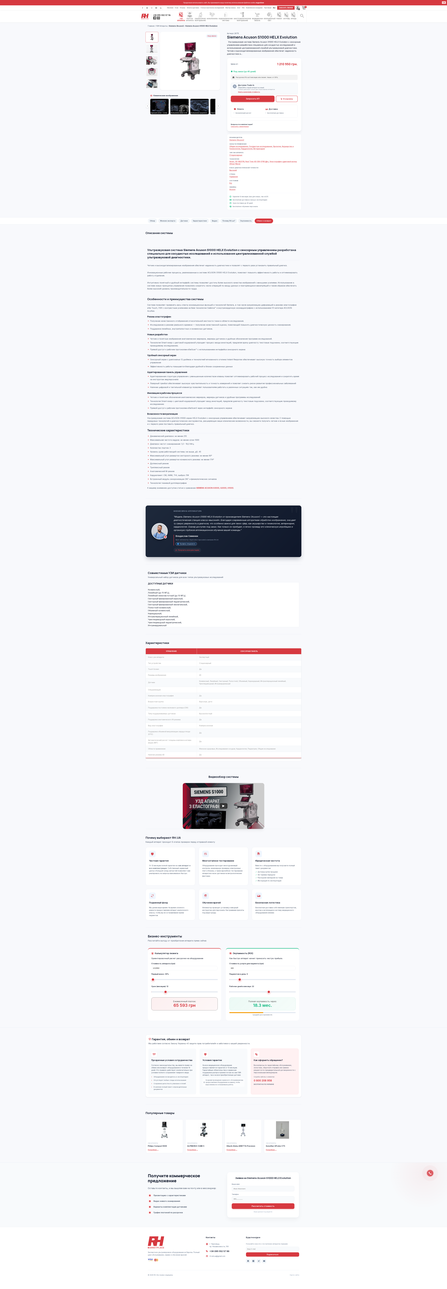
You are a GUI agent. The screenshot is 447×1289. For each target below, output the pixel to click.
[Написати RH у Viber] (158, 18)
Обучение (170, 8)
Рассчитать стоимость (263, 1206)
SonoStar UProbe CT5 (275, 1146)
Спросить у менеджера (240, 126)
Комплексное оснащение (254, 8)
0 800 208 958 (263, 1080)
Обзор (152, 221)
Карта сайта (294, 1275)
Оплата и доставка (193, 8)
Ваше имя (236, 1184)
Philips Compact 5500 (157, 1146)
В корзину (288, 99)
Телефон (235, 1194)
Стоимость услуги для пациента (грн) (246, 963)
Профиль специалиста (187, 544)
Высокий (233, 170)
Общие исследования (238, 146)
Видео (214, 221)
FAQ (243, 8)
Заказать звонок (286, 8)
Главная (151, 26)
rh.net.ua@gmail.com (217, 1256)
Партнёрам (267, 8)
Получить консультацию (188, 550)
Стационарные (235, 155)
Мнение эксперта (167, 221)
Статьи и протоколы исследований (212, 8)
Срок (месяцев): (159, 986)
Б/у (230, 183)
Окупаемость (246, 221)
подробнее (260, 3)
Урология (277, 146)
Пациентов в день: (238, 974)
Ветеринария (259, 149)
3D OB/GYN (239, 162)
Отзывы (182, 8)
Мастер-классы (230, 8)
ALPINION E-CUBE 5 (195, 1146)
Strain (231, 162)
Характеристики (200, 221)
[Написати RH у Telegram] (154, 18)
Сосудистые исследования (260, 146)
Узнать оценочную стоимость (249, 92)
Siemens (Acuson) (236, 140)
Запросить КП (252, 99)
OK (444, 2)
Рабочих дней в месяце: (241, 986)
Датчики (184, 221)
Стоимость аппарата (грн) (163, 963)
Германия (233, 177)
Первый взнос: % (160, 974)
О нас (176, 8)
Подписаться (272, 1254)
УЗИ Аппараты (161, 26)
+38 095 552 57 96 (219, 1251)
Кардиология (246, 149)
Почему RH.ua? (228, 221)
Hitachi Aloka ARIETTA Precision (241, 1146)
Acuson (232, 189)
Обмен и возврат (264, 221)
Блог (238, 8)
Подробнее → (153, 1150)
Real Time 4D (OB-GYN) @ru (257, 162)
